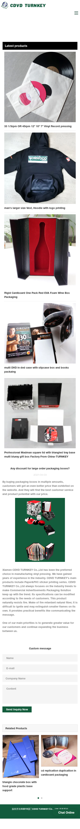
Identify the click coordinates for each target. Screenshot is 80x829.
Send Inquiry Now (17, 709)
